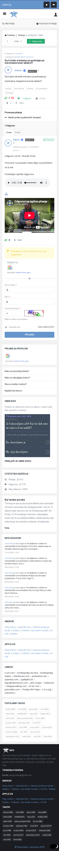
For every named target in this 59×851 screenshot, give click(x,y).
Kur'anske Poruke (39, 630)
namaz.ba (9, 692)
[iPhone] (47, 5)
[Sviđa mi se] (6, 97)
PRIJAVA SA (12, 262)
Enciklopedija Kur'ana (27, 672)
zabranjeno (12, 736)
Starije (9, 132)
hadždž (22, 713)
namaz (11, 727)
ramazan (11, 732)
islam (10, 718)
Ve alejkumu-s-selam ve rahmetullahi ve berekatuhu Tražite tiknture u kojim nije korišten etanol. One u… (28, 561)
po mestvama (41, 88)
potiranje (9, 93)
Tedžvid (25, 630)
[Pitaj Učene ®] (14, 14)
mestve (30, 88)
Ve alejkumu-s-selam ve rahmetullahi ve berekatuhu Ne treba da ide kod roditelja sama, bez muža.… (29, 605)
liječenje (24, 723)
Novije (17, 132)
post (23, 727)
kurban (11, 723)
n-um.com (10, 672)
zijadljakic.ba (27, 679)
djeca (33, 709)
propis (34, 727)
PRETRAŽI (10, 23)
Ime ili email (11, 285)
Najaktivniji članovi (13, 390)
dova (45, 709)
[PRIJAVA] (55, 14)
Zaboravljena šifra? (46, 327)
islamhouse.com (21, 676)
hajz (33, 713)
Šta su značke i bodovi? (16, 384)
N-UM (43, 789)
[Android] (54, 5)
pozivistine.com (39, 676)
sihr (23, 732)
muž (36, 723)
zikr (37, 736)
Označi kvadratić (13, 308)
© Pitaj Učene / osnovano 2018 (29, 847)
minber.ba (49, 682)
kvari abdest (19, 88)
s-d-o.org (46, 689)
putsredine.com (12, 689)
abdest (8, 88)
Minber (14, 633)
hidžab (45, 713)
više (7, 528)
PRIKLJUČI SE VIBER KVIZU (18, 461)
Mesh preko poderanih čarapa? (24, 117)
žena (48, 736)
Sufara (16, 630)
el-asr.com (34, 686)
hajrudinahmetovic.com (16, 682)
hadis (10, 713)
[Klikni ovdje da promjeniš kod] (34, 313)
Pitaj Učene (10, 627)
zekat (26, 736)
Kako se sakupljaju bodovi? (17, 377)
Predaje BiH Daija (31, 689)
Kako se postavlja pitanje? (17, 371)
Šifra (7, 296)
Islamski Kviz (24, 627)
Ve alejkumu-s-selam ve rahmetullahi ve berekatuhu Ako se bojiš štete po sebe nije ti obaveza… (28, 590)
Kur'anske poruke (15, 499)
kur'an (40, 718)
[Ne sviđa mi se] (12, 97)
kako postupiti (25, 718)
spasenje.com (11, 679)
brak (22, 709)
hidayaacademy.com (17, 686)
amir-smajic (36, 682)
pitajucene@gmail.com (17, 775)
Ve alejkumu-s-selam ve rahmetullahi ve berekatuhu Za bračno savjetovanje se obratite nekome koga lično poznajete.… (28, 546)
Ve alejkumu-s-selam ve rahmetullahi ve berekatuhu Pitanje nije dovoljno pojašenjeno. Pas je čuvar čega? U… (26, 576)
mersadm (9, 543)
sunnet (35, 732)
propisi (47, 727)
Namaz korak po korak (42, 785)
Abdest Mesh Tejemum (24, 57)
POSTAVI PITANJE (48, 23)
